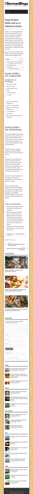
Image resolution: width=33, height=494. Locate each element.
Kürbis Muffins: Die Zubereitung (11, 66)
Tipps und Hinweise (14, 68)
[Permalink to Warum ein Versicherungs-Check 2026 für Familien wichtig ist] (7, 384)
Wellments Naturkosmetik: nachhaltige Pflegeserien (15, 248)
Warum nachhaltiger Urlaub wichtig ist (18, 453)
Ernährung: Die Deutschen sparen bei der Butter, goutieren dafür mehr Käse (15, 290)
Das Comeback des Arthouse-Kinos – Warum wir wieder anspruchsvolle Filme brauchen (19, 398)
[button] (20, 59)
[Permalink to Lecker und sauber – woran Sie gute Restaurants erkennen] (16, 268)
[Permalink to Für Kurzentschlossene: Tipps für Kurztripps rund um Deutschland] (7, 462)
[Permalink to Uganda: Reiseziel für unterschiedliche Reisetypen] (7, 445)
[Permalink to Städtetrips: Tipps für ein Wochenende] (7, 439)
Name (6, 334)
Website (7, 343)
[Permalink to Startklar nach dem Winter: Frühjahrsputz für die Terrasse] (7, 429)
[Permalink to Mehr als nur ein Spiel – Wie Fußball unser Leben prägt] (7, 484)
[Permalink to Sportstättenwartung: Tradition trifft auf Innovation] (7, 407)
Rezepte (13, 239)
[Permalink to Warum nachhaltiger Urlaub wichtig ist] (7, 456)
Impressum (16, 492)
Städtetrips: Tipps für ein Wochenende (18, 436)
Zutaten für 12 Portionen (15, 63)
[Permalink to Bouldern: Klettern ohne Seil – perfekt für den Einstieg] (7, 473)
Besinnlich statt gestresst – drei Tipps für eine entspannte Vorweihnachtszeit (16, 309)
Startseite (11, 492)
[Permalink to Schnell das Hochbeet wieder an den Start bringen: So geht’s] (7, 423)
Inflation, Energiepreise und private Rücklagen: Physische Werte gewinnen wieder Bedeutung (19, 376)
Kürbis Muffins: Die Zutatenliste (14, 61)
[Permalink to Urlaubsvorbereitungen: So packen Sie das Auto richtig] (7, 451)
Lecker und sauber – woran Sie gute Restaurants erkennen (14, 270)
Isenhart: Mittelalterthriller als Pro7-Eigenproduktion (16, 244)
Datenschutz (21, 492)
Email (6, 339)
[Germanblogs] (16, 5)
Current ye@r (8, 352)
